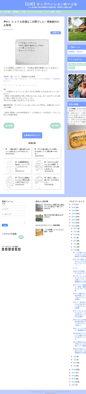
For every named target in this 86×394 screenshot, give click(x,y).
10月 (75, 235)
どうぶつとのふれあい (35, 12)
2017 (74, 372)
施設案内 (16, 12)
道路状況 (71, 68)
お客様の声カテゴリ (32, 135)
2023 (74, 213)
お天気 (23, 12)
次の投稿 (9, 126)
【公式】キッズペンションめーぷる (50, 4)
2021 (74, 220)
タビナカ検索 (50, 12)
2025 (74, 207)
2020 (74, 223)
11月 (75, 231)
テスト (75, 268)
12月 (75, 228)
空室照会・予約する (75, 52)
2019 (74, 226)
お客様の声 (55, 33)
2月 (75, 363)
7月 (75, 244)
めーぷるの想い (5, 12)
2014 (74, 382)
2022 (74, 217)
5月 (75, 250)
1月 (75, 366)
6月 (75, 247)
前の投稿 (55, 126)
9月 (75, 238)
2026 (74, 204)
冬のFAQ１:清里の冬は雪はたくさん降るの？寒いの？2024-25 (54, 206)
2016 (74, 376)
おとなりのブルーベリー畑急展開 (48, 225)
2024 (74, 210)
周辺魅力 (79, 64)
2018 (74, 369)
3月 (75, 360)
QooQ (54, 393)
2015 (74, 379)
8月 (75, 241)
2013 (74, 385)
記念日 (58, 12)
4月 (75, 356)
